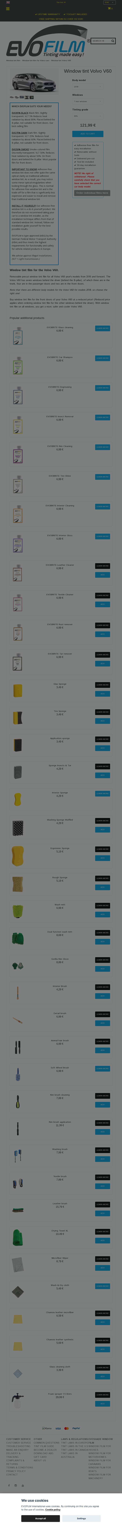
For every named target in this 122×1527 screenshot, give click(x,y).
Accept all (40, 1518)
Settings (81, 1518)
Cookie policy (52, 1509)
